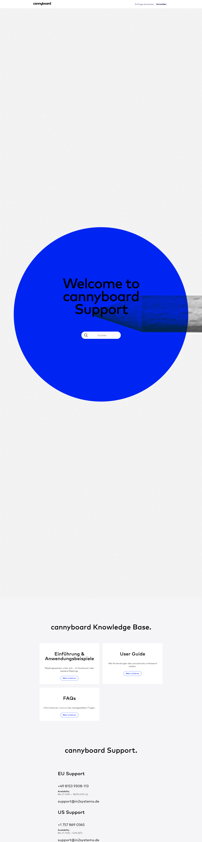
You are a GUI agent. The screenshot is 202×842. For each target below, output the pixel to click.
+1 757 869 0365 (71, 825)
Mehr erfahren (69, 678)
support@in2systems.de (78, 801)
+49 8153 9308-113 (73, 786)
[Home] (42, 5)
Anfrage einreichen (144, 4)
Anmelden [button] (161, 4)
